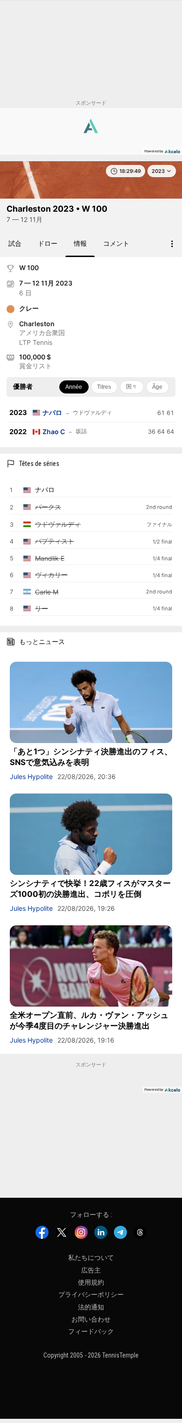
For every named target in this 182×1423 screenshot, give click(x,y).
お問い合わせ (91, 1319)
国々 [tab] (131, 386)
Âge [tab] (157, 387)
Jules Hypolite (31, 776)
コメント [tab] (116, 243)
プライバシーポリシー (91, 1294)
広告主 (91, 1269)
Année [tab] (73, 387)
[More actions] (172, 244)
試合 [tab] (14, 243)
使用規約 (91, 1282)
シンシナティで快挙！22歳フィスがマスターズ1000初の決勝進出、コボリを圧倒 (90, 889)
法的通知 (91, 1306)
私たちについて (91, 1257)
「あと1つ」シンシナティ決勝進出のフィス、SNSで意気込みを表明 (91, 757)
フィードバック (91, 1331)
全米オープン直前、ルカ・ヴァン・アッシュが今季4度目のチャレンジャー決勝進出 (89, 1020)
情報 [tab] (80, 243)
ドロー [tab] (47, 243)
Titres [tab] (104, 387)
